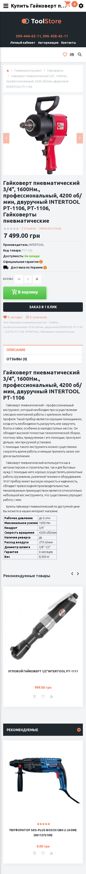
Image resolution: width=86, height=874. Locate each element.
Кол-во (8, 279)
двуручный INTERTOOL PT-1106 (63, 327)
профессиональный (15, 327)
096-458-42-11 (55, 36)
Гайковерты (55, 70)
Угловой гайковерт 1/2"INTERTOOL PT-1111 (43, 671)
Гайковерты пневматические (57, 331)
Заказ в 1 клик (43, 307)
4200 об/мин (36, 327)
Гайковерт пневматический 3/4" (28, 322)
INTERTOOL (36, 244)
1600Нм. (54, 322)
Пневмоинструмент (28, 70)
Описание (15, 350)
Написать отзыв (50, 228)
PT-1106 (19, 331)
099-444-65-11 (28, 36)
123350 (8, 331)
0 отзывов (29, 228)
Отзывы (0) (16, 359)
